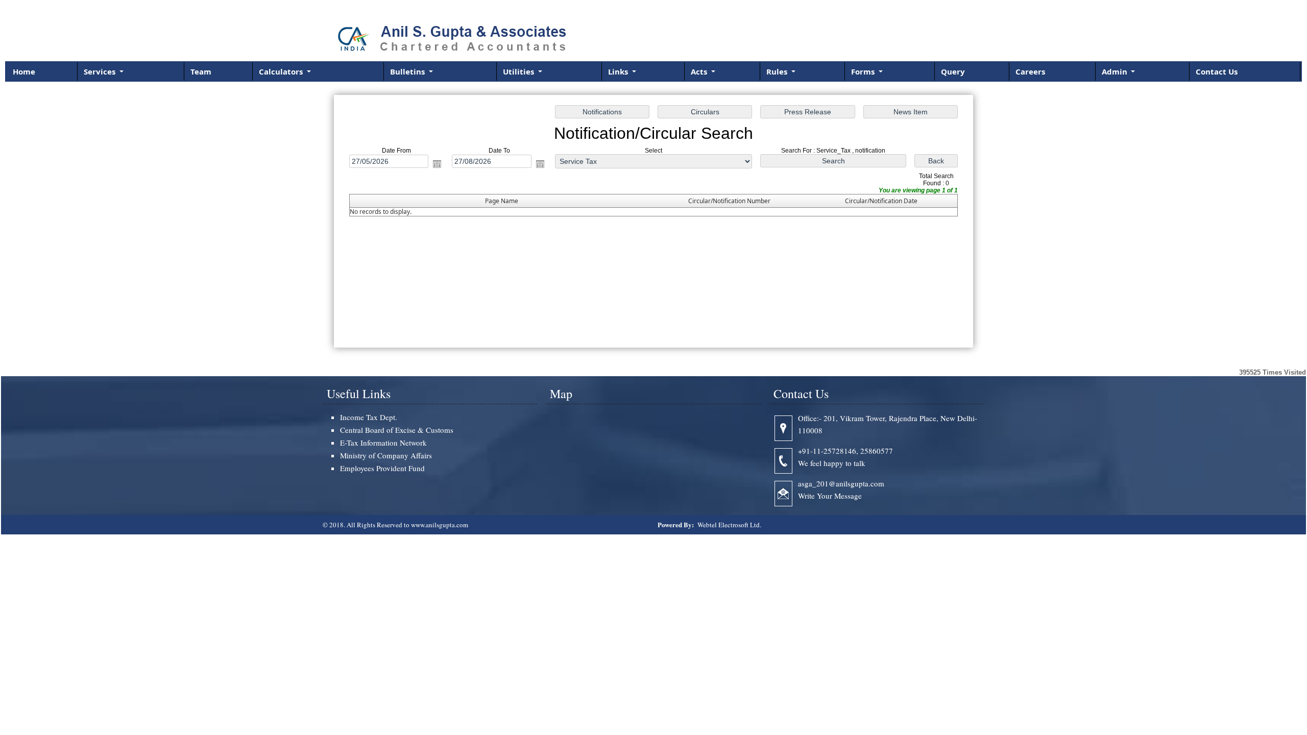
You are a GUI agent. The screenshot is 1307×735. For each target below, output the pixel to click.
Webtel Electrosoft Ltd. (729, 524)
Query (953, 71)
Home (24, 71)
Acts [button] (700, 71)
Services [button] (100, 71)
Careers (1030, 71)
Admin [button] (1115, 71)
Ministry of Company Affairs (386, 455)
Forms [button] (864, 71)
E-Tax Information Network (383, 442)
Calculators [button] (282, 71)
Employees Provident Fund (382, 468)
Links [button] (619, 71)
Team (200, 71)
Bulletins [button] (408, 71)
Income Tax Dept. (368, 417)
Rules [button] (777, 71)
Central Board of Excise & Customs (396, 430)
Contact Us (1217, 71)
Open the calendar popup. (437, 163)
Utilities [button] (519, 71)
